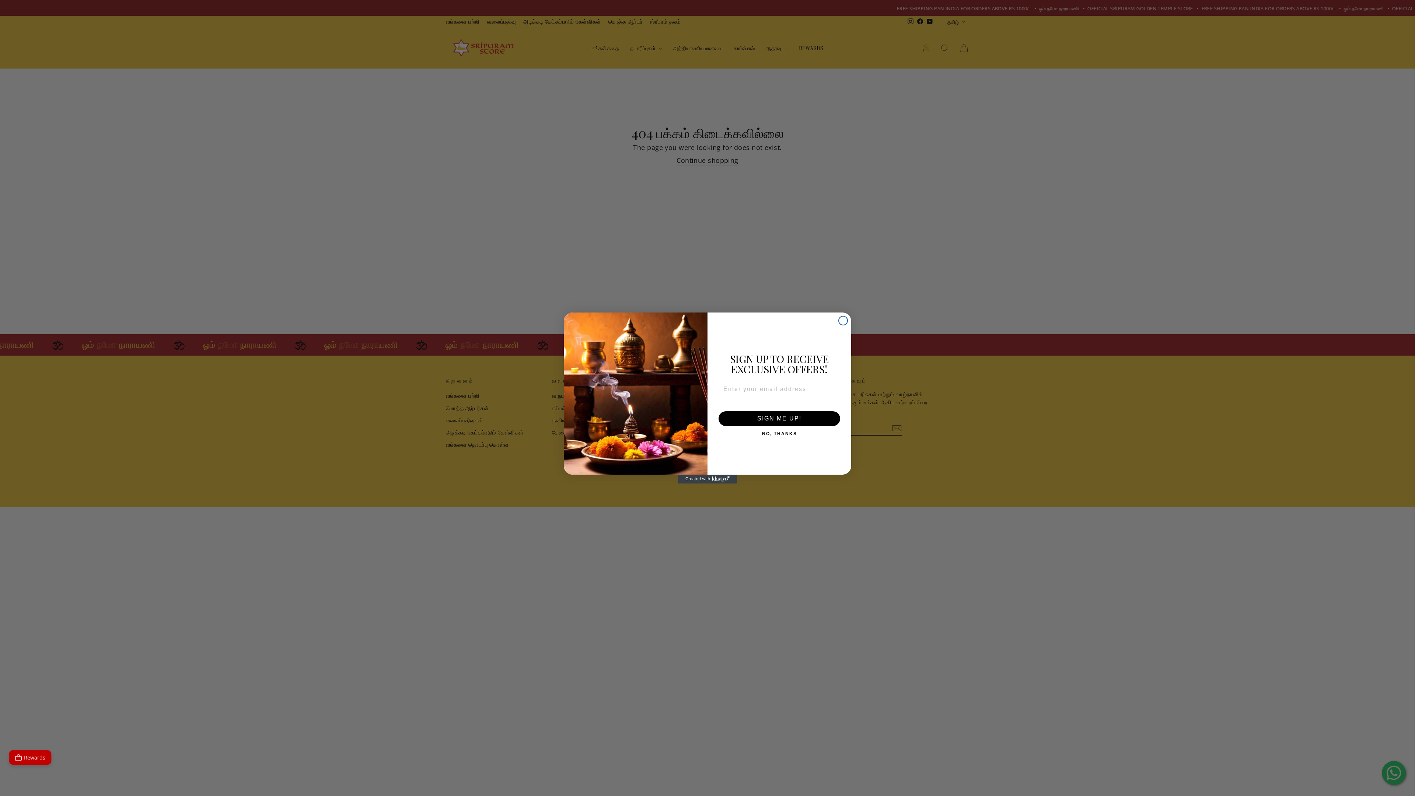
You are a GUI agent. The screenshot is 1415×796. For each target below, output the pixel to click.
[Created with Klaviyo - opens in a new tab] (707, 479)
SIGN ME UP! (779, 418)
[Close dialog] (843, 320)
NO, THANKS (779, 432)
